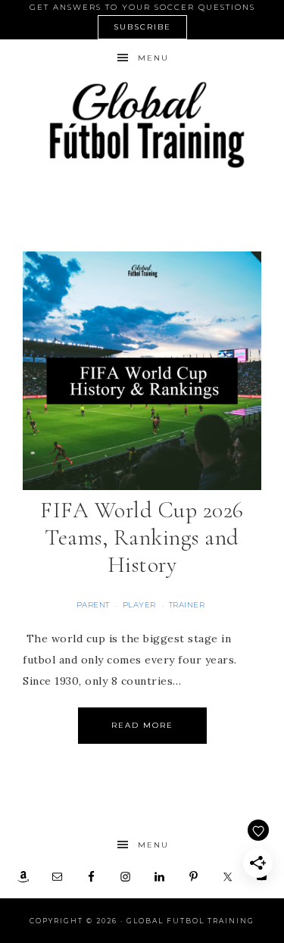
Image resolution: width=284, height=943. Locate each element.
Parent (93, 605)
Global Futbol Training (142, 124)
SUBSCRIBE (142, 27)
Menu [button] (153, 58)
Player (139, 605)
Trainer (187, 605)
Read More (142, 725)
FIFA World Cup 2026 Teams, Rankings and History (142, 537)
